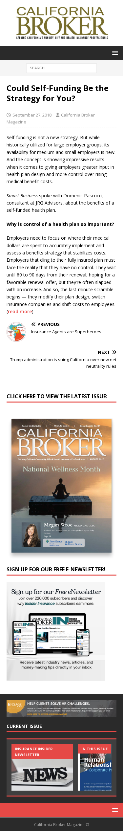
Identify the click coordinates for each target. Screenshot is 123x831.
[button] (114, 53)
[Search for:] (61, 67)
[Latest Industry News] (42, 767)
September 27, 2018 (31, 115)
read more (20, 311)
